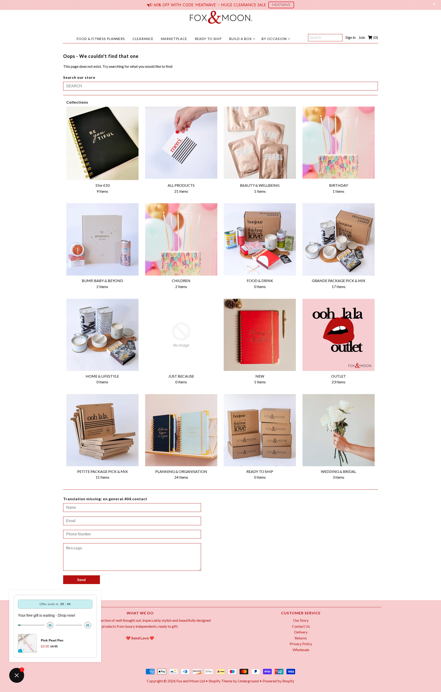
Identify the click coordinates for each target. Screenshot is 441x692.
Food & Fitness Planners (101, 39)
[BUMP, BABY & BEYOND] (102, 239)
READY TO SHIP (208, 39)
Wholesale (301, 649)
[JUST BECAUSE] (181, 335)
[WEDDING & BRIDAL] (338, 430)
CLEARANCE (143, 39)
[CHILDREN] (181, 239)
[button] (281, 5)
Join (362, 37)
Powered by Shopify (278, 681)
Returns (301, 638)
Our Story (300, 620)
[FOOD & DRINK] (260, 239)
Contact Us (301, 626)
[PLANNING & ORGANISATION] (181, 430)
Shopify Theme (220, 681)
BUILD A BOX (240, 39)
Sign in (350, 37)
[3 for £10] (102, 143)
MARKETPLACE (174, 39)
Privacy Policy (301, 643)
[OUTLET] (338, 335)
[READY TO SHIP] (260, 430)
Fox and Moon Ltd (190, 681)
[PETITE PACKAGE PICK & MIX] (102, 430)
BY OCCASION (274, 39)
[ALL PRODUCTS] (181, 143)
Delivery (301, 632)
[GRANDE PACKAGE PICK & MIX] (338, 239)
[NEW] (260, 335)
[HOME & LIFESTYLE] (102, 335)
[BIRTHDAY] (338, 143)
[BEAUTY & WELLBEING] (260, 143)
